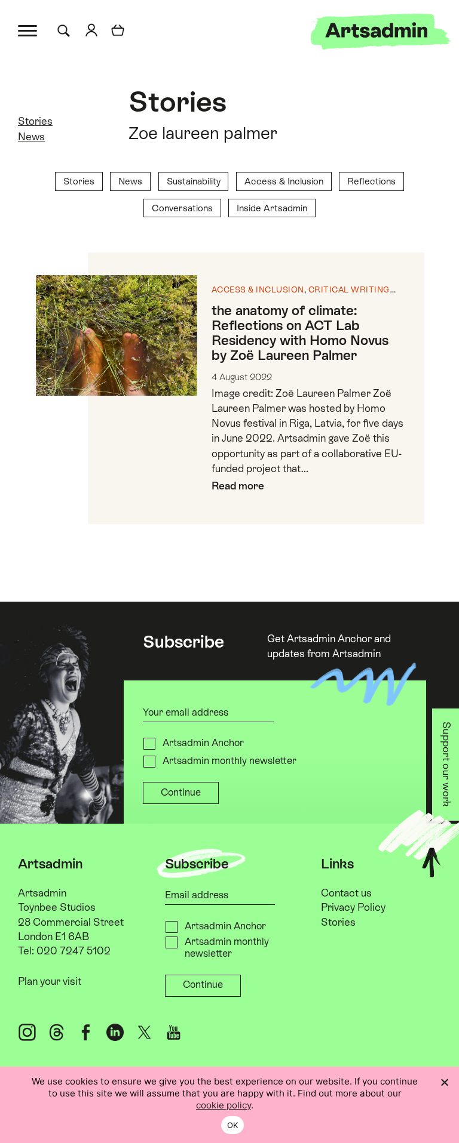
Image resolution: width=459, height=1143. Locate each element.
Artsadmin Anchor (203, 742)
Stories (177, 101)
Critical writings (352, 289)
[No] (444, 1082)
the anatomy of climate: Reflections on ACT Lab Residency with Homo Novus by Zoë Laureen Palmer (300, 333)
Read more (238, 486)
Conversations (182, 208)
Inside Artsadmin (272, 208)
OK (232, 1125)
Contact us (346, 893)
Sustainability (194, 181)
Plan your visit (49, 981)
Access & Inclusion (283, 181)
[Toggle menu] (28, 29)
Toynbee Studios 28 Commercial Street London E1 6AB (71, 921)
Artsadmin (42, 893)
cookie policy (223, 1105)
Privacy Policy (353, 907)
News (31, 137)
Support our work (447, 765)
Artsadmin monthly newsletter (229, 760)
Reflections (371, 181)
